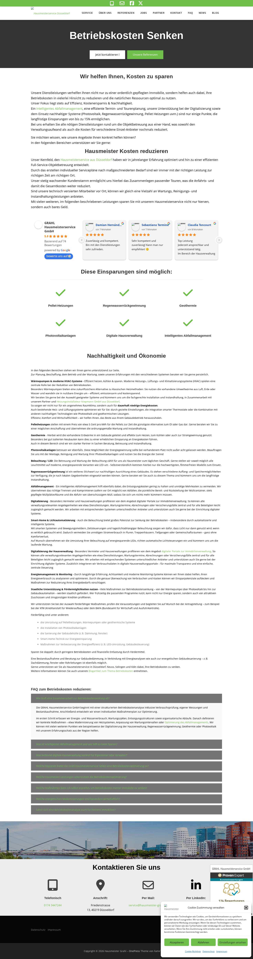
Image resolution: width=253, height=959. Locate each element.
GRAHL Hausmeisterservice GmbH (60, 227)
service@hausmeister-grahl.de (148, 905)
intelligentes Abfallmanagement (59, 108)
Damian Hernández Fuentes (109, 225)
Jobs (143, 13)
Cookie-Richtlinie (193, 951)
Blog (215, 13)
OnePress (134, 951)
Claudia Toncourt (199, 225)
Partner (159, 13)
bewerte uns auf (56, 256)
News (202, 13)
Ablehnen (203, 942)
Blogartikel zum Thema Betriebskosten (111, 671)
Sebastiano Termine (155, 225)
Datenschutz (209, 951)
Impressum (221, 951)
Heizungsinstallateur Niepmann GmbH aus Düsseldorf (88, 401)
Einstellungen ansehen (232, 942)
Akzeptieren (177, 942)
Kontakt (176, 13)
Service (87, 13)
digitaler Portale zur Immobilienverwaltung (186, 551)
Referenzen (126, 13)
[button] (246, 907)
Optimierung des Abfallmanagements (186, 722)
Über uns (105, 13)
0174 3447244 (53, 905)
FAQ (190, 13)
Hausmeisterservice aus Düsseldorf (86, 160)
